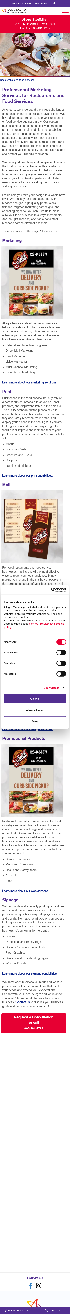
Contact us (22, 1002)
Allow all (35, 698)
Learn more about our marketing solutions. (29, 382)
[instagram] (38, 1285)
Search (53, 3)
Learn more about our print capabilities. (27, 475)
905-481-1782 (40, 28)
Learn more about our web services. (25, 891)
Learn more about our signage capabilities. (30, 973)
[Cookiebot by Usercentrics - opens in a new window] (51, 590)
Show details (51, 687)
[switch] (61, 652)
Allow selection (35, 709)
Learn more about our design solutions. (27, 729)
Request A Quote (21, 4)
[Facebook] (30, 1285)
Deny (35, 721)
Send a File (41, 4)
